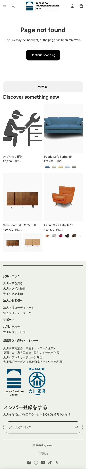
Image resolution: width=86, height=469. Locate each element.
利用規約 (43, 453)
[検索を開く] (13, 6)
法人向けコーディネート (18, 307)
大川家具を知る (13, 283)
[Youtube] (43, 462)
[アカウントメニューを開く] (72, 6)
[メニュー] (4, 6)
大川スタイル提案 (14, 288)
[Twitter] (57, 462)
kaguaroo (47, 445)
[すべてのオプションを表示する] (79, 236)
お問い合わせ (11, 326)
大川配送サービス (14, 332)
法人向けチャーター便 (17, 313)
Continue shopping (43, 55)
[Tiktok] (50, 462)
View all (43, 86)
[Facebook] (29, 462)
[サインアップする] (77, 427)
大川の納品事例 (13, 293)
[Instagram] (36, 462)
